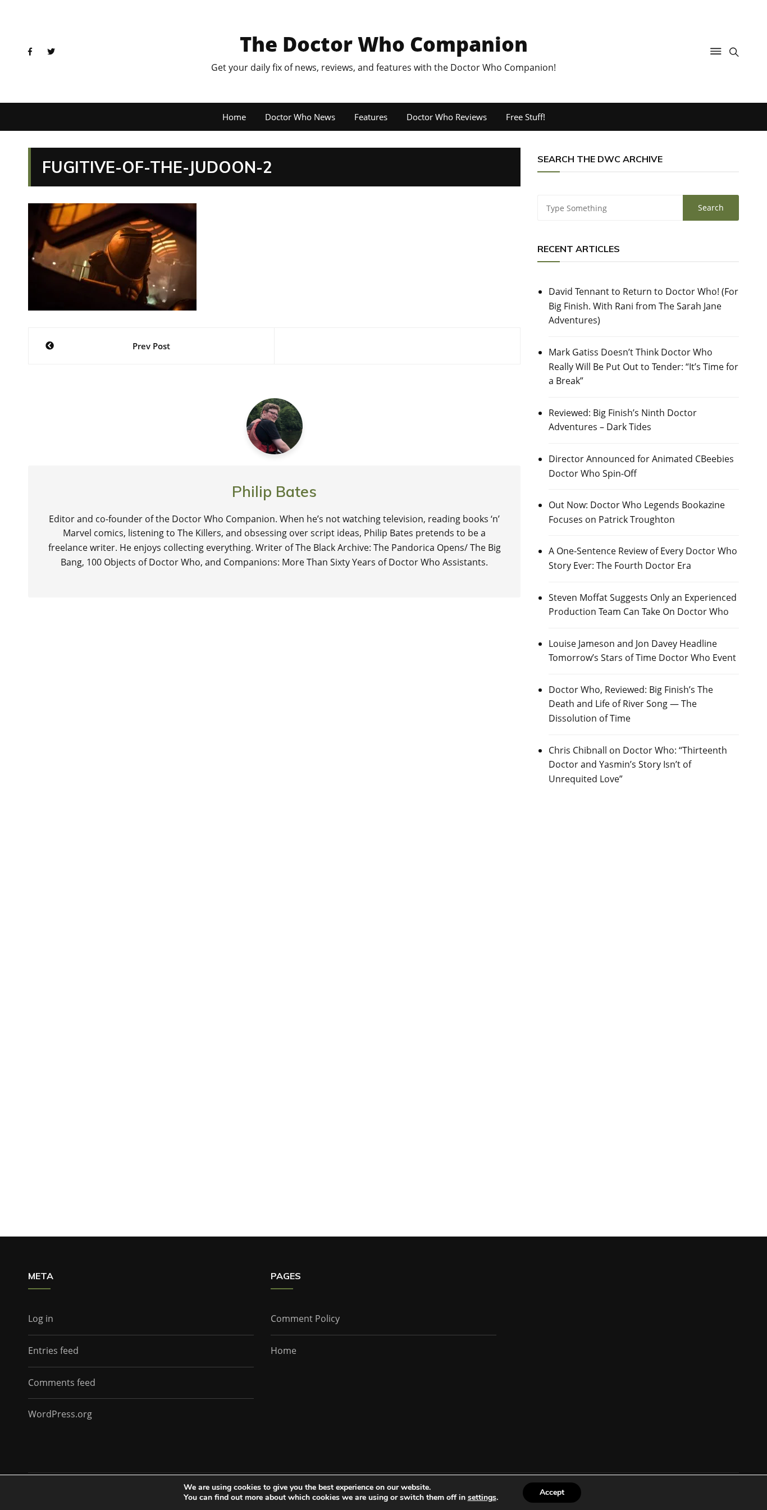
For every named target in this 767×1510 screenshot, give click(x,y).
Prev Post (151, 346)
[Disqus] (274, 771)
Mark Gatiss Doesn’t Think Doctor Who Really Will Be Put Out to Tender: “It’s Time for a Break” (643, 366)
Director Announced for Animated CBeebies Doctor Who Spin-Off (641, 466)
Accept (552, 1492)
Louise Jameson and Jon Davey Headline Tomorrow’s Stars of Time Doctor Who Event (642, 650)
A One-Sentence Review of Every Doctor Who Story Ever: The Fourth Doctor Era (643, 558)
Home (234, 116)
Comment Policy (305, 1318)
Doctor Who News (300, 116)
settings (482, 1498)
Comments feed (61, 1382)
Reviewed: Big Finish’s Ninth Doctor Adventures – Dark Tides (623, 420)
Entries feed (53, 1350)
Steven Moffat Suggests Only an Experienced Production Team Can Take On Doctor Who (643, 604)
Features (370, 116)
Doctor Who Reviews (447, 116)
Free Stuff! (525, 116)
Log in (40, 1318)
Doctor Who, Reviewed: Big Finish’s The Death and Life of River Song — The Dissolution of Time (631, 703)
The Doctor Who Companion (384, 44)
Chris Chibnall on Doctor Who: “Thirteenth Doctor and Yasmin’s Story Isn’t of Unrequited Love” (638, 764)
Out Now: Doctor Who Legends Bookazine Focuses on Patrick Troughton (637, 512)
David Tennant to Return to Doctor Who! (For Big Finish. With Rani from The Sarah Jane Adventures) (643, 305)
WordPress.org (60, 1414)
